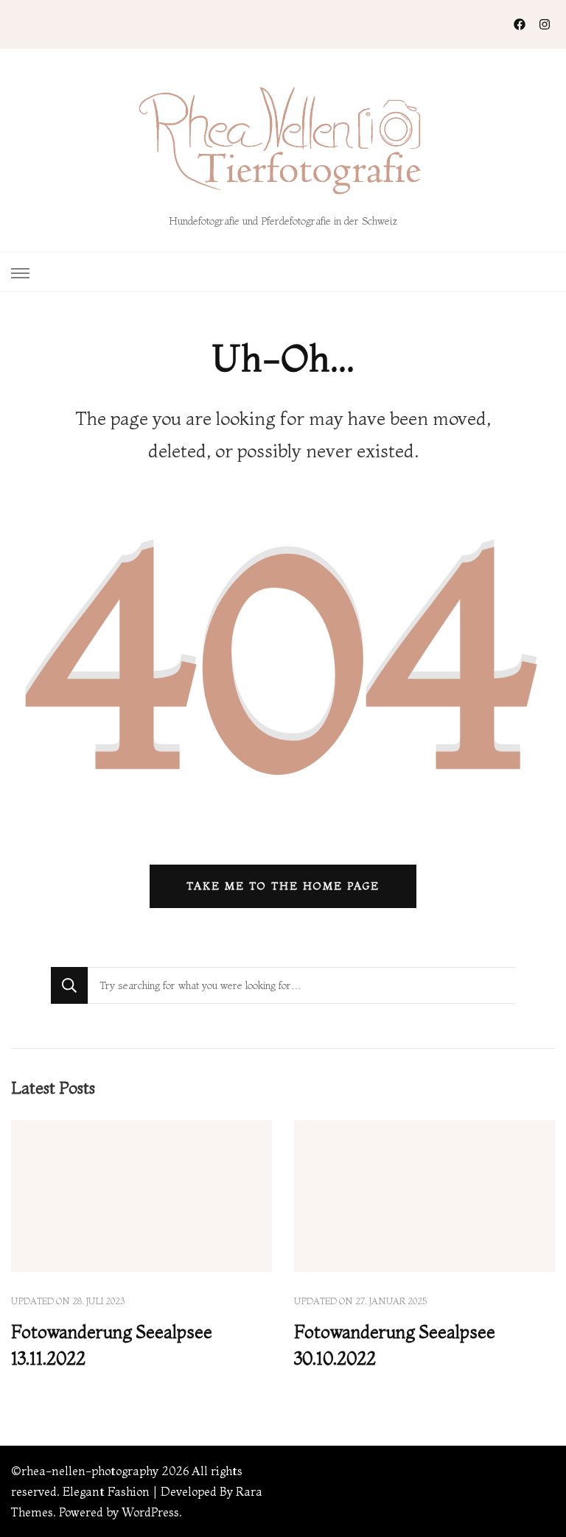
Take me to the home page (283, 886)
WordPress (150, 1512)
